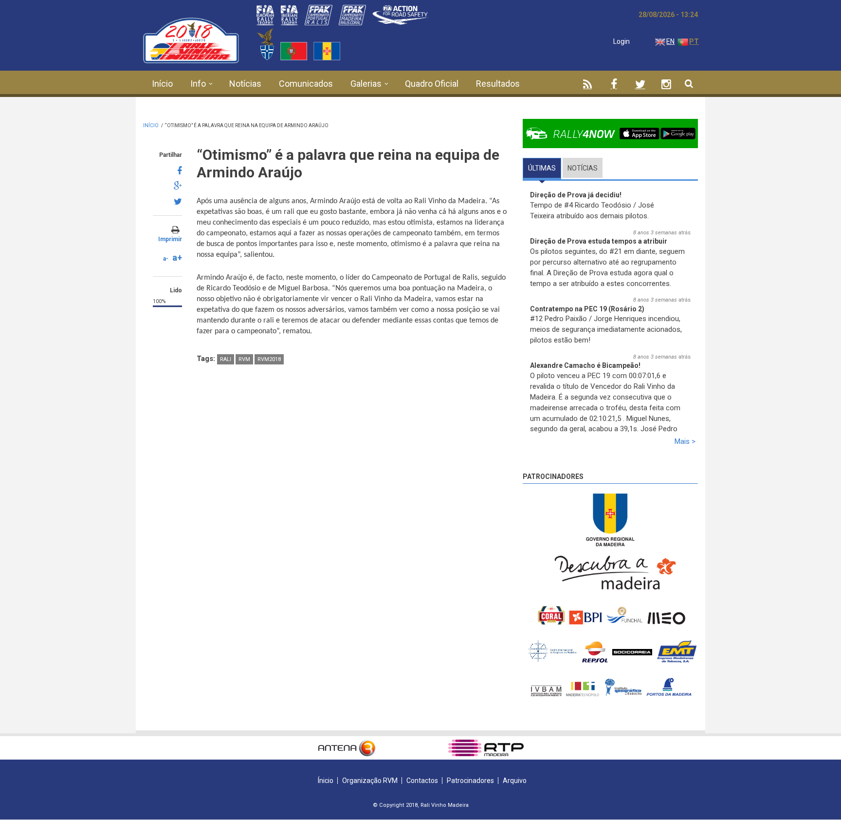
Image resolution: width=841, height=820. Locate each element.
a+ (177, 257)
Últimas (544, 168)
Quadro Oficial (431, 83)
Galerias (366, 83)
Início (162, 83)
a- (165, 258)
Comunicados (306, 83)
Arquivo (515, 780)
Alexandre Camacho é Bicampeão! (585, 365)
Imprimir (170, 239)
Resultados (498, 83)
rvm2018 (269, 359)
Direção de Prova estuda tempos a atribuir (598, 241)
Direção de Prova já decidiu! (576, 195)
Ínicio (325, 780)
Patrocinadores (553, 476)
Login (621, 41)
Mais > (685, 441)
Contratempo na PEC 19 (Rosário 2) (587, 309)
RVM (244, 359)
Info (198, 83)
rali (225, 359)
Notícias (245, 83)
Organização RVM (370, 780)
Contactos (422, 780)
